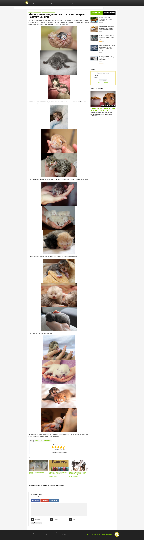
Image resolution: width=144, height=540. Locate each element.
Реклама (102, 534)
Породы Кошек (34, 3)
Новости (92, 3)
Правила (109, 534)
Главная (30, 12)
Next (114, 98)
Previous (92, 98)
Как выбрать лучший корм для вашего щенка (102, 109)
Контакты (94, 534)
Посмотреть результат (103, 82)
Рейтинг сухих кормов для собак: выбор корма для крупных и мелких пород (106, 28)
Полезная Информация (71, 3)
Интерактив (84, 3)
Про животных (113, 3)
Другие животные (56, 3)
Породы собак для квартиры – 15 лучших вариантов (105, 19)
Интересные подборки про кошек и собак (44, 12)
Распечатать (46, 441)
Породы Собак (45, 3)
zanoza (37, 441)
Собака (96, 78)
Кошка (96, 75)
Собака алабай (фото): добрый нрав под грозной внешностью (106, 58)
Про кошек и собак (101, 3)
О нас (88, 534)
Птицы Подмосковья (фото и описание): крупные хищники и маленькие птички (107, 48)
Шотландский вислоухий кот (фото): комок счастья (106, 36)
